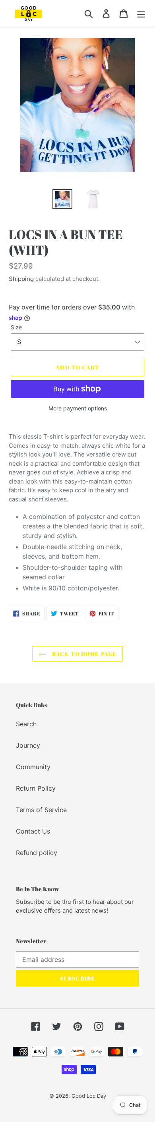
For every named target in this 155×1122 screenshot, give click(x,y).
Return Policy (36, 788)
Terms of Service (41, 810)
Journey (28, 745)
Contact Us (33, 831)
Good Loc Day (89, 1096)
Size (16, 327)
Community (33, 767)
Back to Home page (83, 654)
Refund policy (36, 853)
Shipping (21, 278)
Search (26, 724)
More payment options (77, 408)
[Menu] (141, 13)
